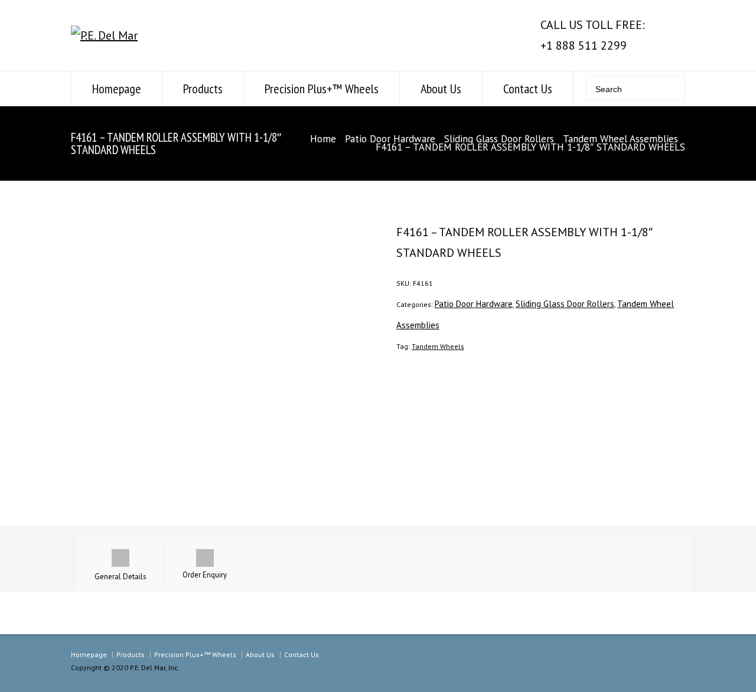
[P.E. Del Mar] (104, 35)
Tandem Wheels (438, 346)
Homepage (116, 88)
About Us (441, 88)
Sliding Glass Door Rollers (499, 138)
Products (203, 88)
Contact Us (527, 88)
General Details (120, 577)
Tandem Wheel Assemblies (620, 138)
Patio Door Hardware (390, 138)
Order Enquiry (205, 575)
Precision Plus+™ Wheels (322, 88)
